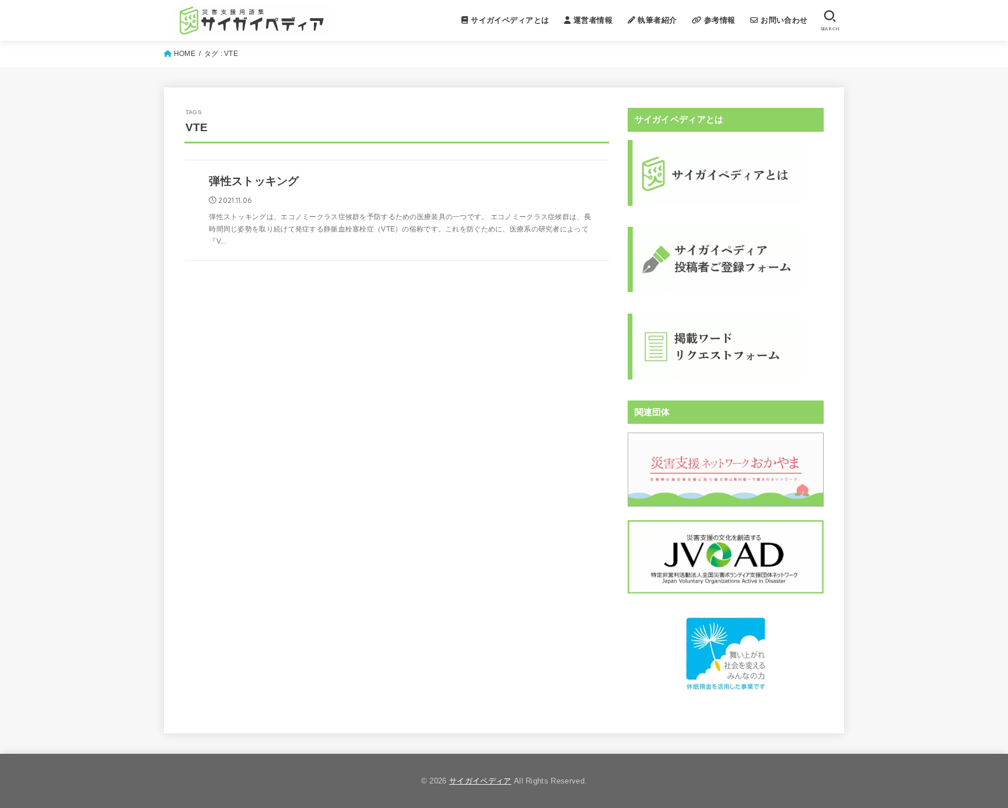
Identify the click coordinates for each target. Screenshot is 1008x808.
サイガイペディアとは (509, 20)
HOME (184, 53)
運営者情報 (591, 20)
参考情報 (719, 20)
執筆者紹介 (656, 20)
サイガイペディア (480, 781)
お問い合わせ (783, 20)
